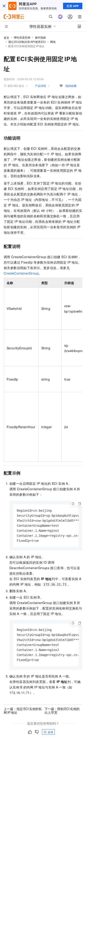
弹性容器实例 (22, 37)
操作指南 (40, 37)
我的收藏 (70, 86)
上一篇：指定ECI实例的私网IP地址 (23, 710)
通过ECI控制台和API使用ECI (27, 42)
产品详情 (40, 86)
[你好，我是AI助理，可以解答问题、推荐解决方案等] (60, 16)
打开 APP (73, 6)
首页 (6, 37)
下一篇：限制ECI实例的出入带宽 (62, 710)
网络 (53, 42)
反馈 (50, 732)
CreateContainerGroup (21, 273)
